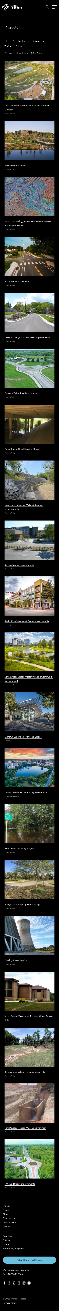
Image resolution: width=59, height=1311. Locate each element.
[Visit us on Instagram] (24, 1283)
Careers (7, 1244)
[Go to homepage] (12, 7)
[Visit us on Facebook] (9, 1283)
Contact (6, 1226)
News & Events (10, 1222)
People (6, 1210)
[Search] (47, 7)
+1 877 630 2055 (15, 1274)
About (6, 1214)
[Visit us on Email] (29, 1283)
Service (36, 41)
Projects (6, 1206)
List (20, 46)
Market (21, 41)
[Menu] (54, 7)
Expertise (7, 1236)
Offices (6, 1240)
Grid (9, 46)
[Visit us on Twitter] (19, 1283)
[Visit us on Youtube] (4, 1283)
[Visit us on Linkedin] (14, 1283)
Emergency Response (13, 1248)
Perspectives (9, 1218)
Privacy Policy (9, 1303)
